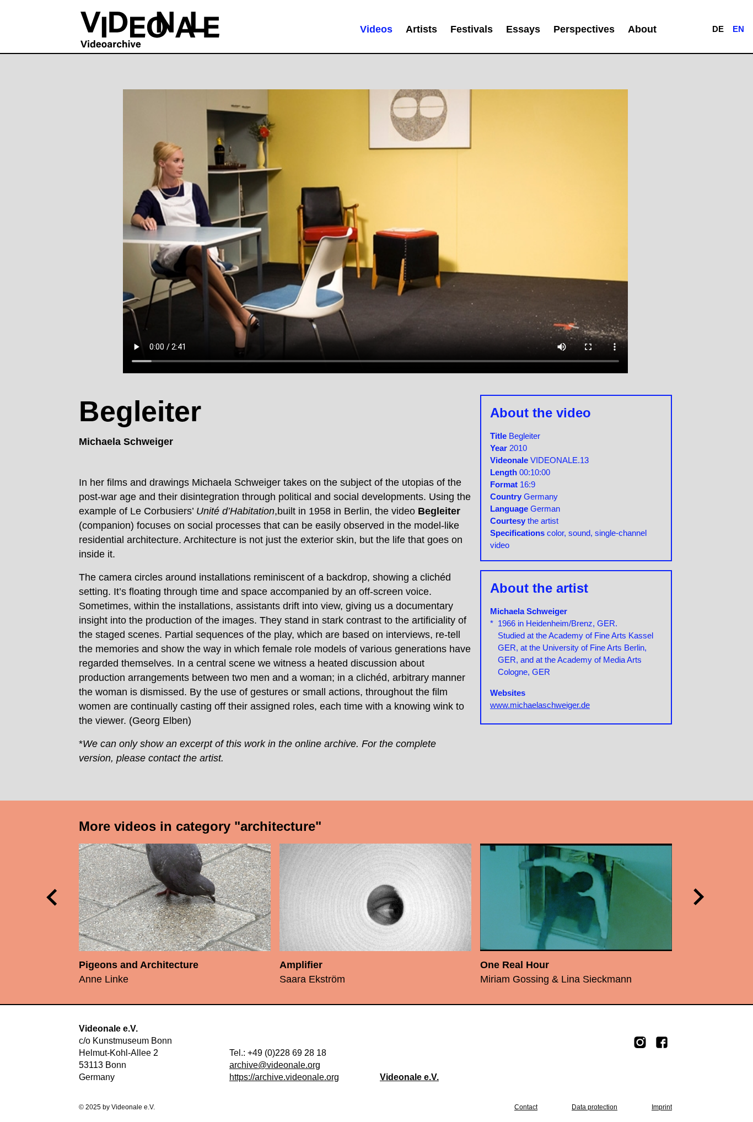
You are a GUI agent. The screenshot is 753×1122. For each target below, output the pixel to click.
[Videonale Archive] (150, 29)
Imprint (662, 1107)
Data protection (594, 1107)
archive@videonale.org (274, 1065)
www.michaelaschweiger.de (540, 705)
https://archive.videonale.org (284, 1077)
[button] (699, 897)
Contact (525, 1107)
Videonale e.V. (409, 1077)
